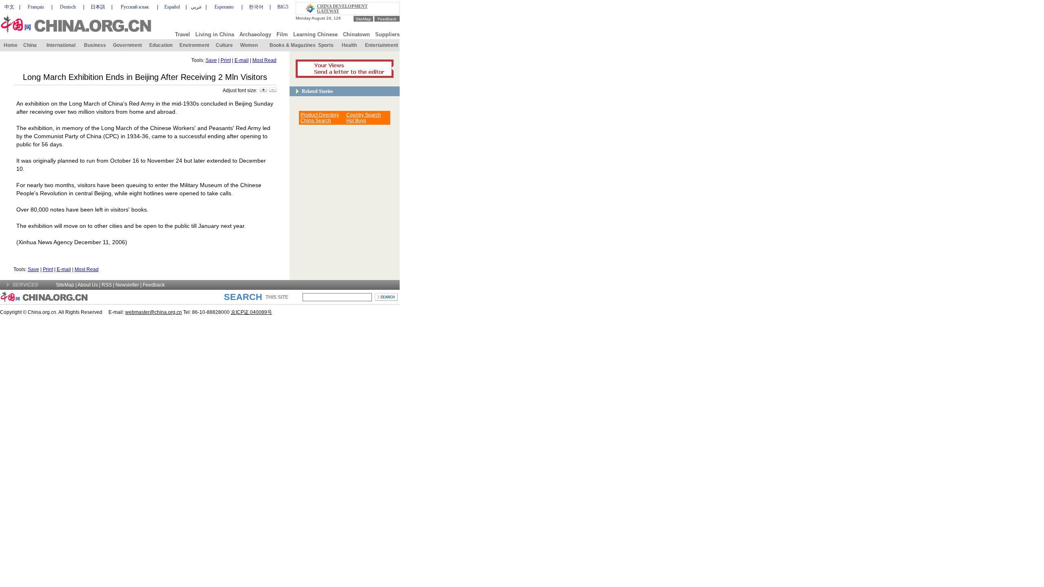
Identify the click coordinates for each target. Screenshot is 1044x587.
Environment (194, 45)
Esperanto (224, 7)
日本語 (98, 7)
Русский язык (135, 7)
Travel (182, 34)
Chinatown (356, 34)
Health (349, 45)
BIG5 (282, 7)
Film (282, 34)
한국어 (256, 7)
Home (11, 45)
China (30, 45)
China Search (316, 121)
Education (161, 45)
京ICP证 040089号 (251, 312)
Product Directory (320, 115)
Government (127, 45)
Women (249, 45)
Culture (224, 45)
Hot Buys (356, 121)
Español (172, 7)
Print (226, 60)
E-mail (241, 60)
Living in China (214, 34)
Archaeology (255, 34)
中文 (9, 7)
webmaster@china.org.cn (153, 312)
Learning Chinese (315, 34)
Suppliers (387, 34)
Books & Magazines (293, 45)
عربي (196, 7)
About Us (87, 285)
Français (36, 7)
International (60, 45)
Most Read (264, 60)
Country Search (363, 115)
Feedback (387, 19)
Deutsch (68, 7)
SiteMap (363, 19)
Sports (326, 45)
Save (211, 60)
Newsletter (127, 285)
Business (95, 45)
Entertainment (381, 45)
